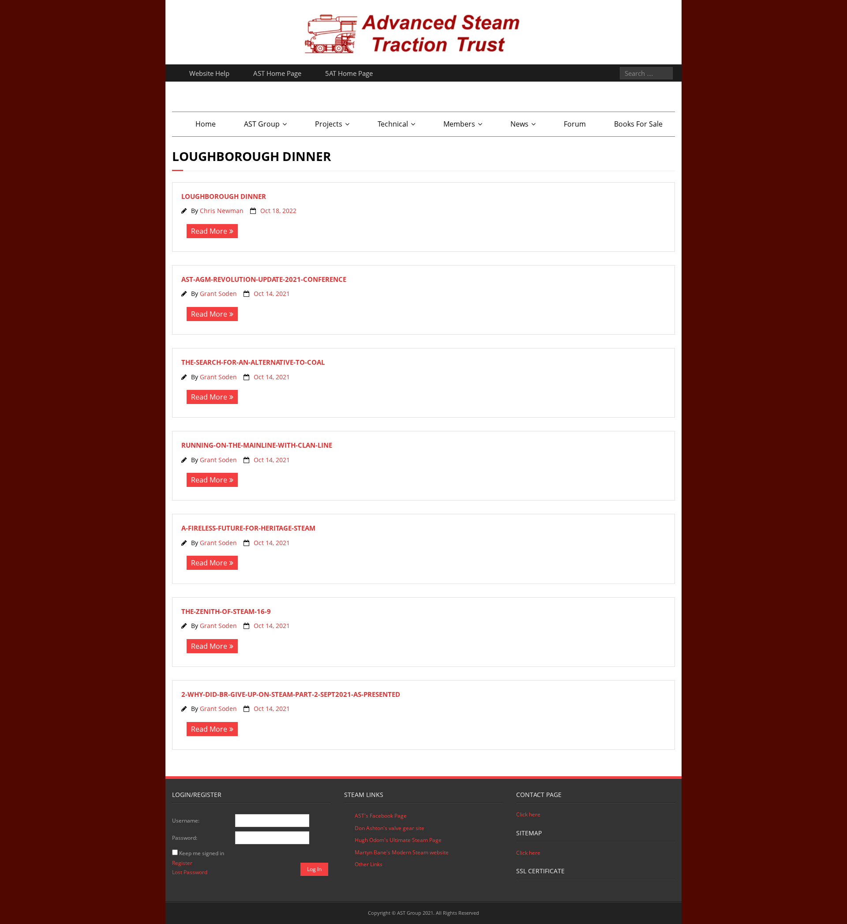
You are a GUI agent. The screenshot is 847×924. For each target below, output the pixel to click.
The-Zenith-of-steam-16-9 (226, 611)
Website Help (209, 73)
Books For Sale (638, 124)
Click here (528, 814)
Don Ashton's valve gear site (389, 828)
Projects (328, 124)
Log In (314, 869)
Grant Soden (218, 293)
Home (205, 124)
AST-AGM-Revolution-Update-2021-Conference (263, 279)
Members (459, 124)
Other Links (368, 864)
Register (182, 863)
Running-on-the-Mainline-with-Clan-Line (256, 445)
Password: (184, 838)
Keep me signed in (201, 853)
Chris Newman (222, 210)
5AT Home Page (349, 73)
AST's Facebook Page (381, 815)
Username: (185, 820)
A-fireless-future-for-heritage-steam (248, 528)
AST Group (262, 124)
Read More (209, 231)
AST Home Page (277, 73)
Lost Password (189, 872)
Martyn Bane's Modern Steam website (402, 852)
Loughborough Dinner (223, 196)
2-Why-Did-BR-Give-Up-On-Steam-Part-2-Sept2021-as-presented (290, 694)
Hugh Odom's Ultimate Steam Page (398, 840)
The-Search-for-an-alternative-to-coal (253, 362)
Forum (575, 124)
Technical (393, 124)
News (519, 124)
